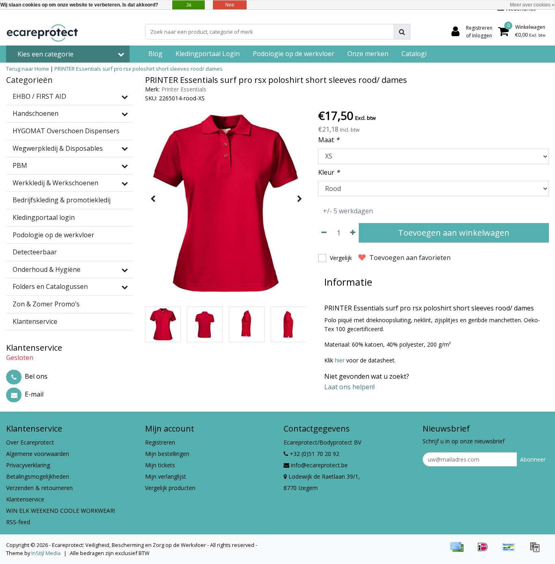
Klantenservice (25, 499)
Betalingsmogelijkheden (37, 476)
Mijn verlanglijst (165, 476)
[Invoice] (537, 550)
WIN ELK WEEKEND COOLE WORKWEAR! (60, 510)
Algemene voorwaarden (37, 454)
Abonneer (533, 459)
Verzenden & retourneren (39, 488)
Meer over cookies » (532, 5)
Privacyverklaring (28, 465)
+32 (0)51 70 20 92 (313, 454)
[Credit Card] (460, 550)
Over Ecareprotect (30, 442)
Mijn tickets (160, 465)
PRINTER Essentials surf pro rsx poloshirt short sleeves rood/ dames (138, 68)
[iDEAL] (486, 550)
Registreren (160, 442)
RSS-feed (18, 522)
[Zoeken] (402, 32)
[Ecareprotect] (43, 31)
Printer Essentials (183, 89)
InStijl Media (46, 553)
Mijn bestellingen (167, 454)
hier (340, 360)
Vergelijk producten (170, 488)
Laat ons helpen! (349, 386)
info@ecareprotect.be (319, 465)
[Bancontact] (512, 550)
